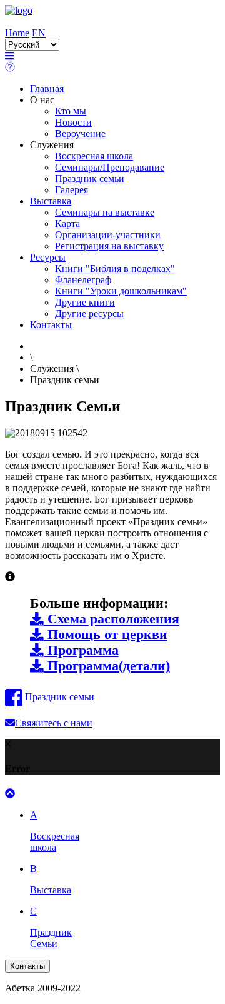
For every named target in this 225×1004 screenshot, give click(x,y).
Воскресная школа (94, 156)
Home (17, 33)
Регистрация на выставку (109, 246)
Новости (73, 122)
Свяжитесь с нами (53, 723)
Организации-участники (108, 234)
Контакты (51, 324)
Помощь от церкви (106, 634)
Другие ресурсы (89, 313)
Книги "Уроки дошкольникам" (121, 291)
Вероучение (80, 133)
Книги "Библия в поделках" (115, 268)
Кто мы (70, 111)
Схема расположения (111, 618)
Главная (47, 88)
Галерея (71, 189)
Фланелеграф (83, 279)
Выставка (50, 201)
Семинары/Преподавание (109, 167)
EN (39, 33)
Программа (81, 650)
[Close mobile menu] (10, 67)
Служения (52, 144)
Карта (67, 223)
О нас (42, 99)
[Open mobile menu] (9, 56)
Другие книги (85, 302)
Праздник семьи (89, 178)
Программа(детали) (107, 665)
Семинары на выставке (104, 212)
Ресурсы (48, 257)
